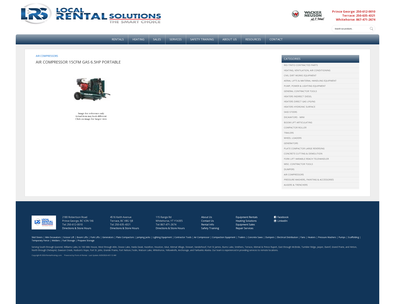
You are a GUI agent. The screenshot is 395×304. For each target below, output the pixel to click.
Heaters (312, 237)
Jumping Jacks (143, 237)
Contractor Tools (182, 237)
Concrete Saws (255, 237)
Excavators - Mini (294, 117)
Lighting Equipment (162, 237)
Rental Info (207, 224)
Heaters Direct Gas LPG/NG (299, 101)
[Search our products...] (371, 29)
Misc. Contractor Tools (298, 164)
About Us (229, 39)
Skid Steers (290, 111)
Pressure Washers (327, 237)
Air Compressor (202, 237)
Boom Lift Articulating (298, 122)
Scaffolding (353, 237)
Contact (276, 39)
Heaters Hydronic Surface (299, 106)
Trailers (289, 132)
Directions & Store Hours (76, 228)
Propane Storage (85, 240)
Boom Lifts (82, 237)
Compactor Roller (295, 127)
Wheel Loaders (293, 138)
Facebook (282, 217)
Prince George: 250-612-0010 (353, 11)
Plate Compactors (125, 237)
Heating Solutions (246, 220)
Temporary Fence (40, 240)
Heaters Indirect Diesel (298, 96)
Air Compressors (294, 174)
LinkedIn (281, 220)
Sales (157, 39)
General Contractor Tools (300, 91)
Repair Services (244, 228)
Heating (138, 39)
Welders (56, 240)
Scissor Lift (68, 237)
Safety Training (202, 39)
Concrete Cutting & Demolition (303, 153)
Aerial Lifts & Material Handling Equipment (310, 80)
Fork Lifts (95, 237)
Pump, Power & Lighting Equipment (305, 85)
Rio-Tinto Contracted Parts (301, 65)
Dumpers (289, 169)
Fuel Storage (68, 240)
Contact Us (207, 220)
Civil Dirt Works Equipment (300, 75)
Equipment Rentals (247, 217)
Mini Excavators (53, 237)
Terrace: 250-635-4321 (358, 15)
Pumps (342, 237)
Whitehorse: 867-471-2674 (355, 19)
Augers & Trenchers (296, 184)
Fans (302, 237)
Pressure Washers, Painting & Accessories (309, 179)
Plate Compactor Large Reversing (304, 148)
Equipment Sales (245, 224)
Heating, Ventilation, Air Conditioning (307, 70)
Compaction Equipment (223, 237)
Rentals (118, 39)
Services (176, 39)
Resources (253, 39)
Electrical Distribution (287, 237)
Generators (291, 143)
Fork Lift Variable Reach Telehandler (306, 158)
